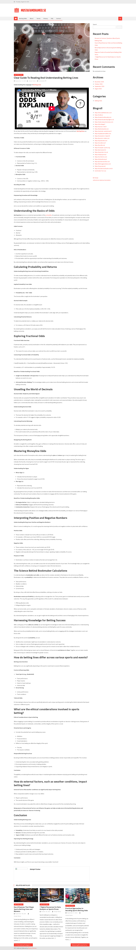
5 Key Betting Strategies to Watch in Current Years (24, 945)
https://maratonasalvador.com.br (104, 168)
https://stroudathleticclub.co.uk (103, 113)
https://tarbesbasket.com (102, 129)
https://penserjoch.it (100, 150)
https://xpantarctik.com (101, 140)
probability (49, 215)
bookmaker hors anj (100, 171)
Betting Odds (23, 18)
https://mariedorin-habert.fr (102, 136)
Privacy (45, 18)
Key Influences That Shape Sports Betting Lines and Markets (24, 909)
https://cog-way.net (100, 166)
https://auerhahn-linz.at (101, 152)
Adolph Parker (32, 81)
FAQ (52, 18)
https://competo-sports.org (102, 148)
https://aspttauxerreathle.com (103, 133)
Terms (38, 18)
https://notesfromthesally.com (103, 117)
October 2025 (99, 84)
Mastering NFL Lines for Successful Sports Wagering (81, 945)
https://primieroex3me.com (102, 161)
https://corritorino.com (101, 157)
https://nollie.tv (99, 115)
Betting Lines (37, 85)
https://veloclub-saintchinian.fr (103, 131)
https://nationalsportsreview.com (104, 122)
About (31, 18)
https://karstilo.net (100, 145)
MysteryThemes (32, 948)
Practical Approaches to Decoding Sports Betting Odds (76, 909)
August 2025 (98, 89)
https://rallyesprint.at (100, 154)
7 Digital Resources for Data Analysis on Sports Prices (50, 908)
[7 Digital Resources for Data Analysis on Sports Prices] (52, 895)
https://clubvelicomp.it (101, 159)
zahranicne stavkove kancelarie (101, 180)
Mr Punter (95, 178)
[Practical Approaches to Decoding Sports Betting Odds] (77, 895)
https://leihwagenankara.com (103, 164)
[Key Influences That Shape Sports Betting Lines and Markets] (26, 895)
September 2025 (99, 86)
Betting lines (80, 131)
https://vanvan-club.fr (101, 127)
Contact (58, 18)
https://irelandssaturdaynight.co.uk (104, 119)
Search (95, 24)
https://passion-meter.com (102, 138)
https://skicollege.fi (100, 124)
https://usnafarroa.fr (100, 143)
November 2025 (99, 82)
